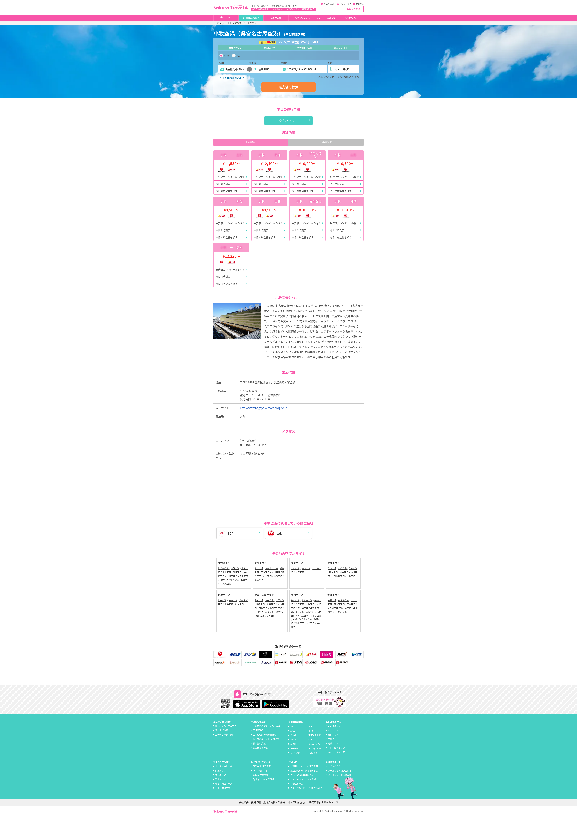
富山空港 (332, 568)
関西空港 (233, 600)
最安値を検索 (288, 86)
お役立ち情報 (296, 783)
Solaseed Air (314, 743)
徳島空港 (280, 611)
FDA (310, 726)
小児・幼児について (346, 77)
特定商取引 (315, 802)
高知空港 (271, 615)
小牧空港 (351, 575)
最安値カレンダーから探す (230, 177)
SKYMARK (295, 748)
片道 (239, 55)
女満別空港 (242, 575)
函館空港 (235, 568)
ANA (292, 730)
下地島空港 (341, 611)
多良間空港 (333, 607)
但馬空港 (228, 604)
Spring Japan (315, 748)
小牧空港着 (326, 142)
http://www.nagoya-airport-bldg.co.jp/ (264, 408)
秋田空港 (276, 572)
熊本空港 (299, 623)
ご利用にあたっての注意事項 (304, 766)
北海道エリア (334, 725)
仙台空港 (278, 575)
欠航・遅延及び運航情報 (302, 774)
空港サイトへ (286, 120)
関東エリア (333, 734)
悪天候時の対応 (260, 747)
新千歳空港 (223, 568)
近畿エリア (333, 743)
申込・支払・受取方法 (225, 725)
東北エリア (333, 730)
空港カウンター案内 (224, 734)
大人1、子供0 (342, 69)
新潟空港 (333, 572)
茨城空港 (299, 572)
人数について (324, 77)
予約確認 (355, 9)
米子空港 (269, 600)
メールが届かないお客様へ (340, 774)
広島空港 (263, 607)
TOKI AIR (312, 752)
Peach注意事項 (260, 770)
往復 (226, 55)
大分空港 (307, 619)
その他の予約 (351, 17)
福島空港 (259, 579)
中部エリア (333, 738)
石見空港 (271, 604)
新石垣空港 (345, 607)
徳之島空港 (303, 607)
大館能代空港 (271, 568)
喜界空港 (310, 611)
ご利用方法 (276, 17)
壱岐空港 (299, 604)
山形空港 (267, 575)
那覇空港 (332, 600)
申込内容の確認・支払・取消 (266, 725)
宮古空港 (351, 604)
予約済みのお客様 (301, 17)
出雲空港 (280, 600)
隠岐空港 (260, 604)
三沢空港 (265, 572)
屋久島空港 (303, 615)
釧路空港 (237, 572)
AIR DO (293, 743)
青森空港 (259, 568)
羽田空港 (295, 568)
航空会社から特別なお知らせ (304, 770)
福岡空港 (295, 600)
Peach (293, 735)
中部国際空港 (338, 575)
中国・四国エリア (336, 747)
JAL (292, 726)
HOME (227, 17)
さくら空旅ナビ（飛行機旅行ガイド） (306, 789)
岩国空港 (259, 611)
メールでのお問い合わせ (339, 770)
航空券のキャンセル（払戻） (266, 738)
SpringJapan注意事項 (263, 779)
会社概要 (244, 802)
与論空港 (314, 607)
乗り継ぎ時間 (221, 730)
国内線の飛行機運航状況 (264, 734)
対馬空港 (310, 604)
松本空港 (344, 572)
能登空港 (353, 568)
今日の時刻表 (223, 184)
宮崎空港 (297, 619)
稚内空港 (234, 579)
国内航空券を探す (251, 17)
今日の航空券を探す (226, 191)
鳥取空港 (259, 600)
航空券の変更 (259, 743)
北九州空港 (307, 600)
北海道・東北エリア (224, 766)
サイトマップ (331, 802)
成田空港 (306, 568)
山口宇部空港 (276, 607)
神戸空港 (239, 604)
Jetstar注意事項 (260, 774)
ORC (310, 739)
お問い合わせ (345, 4)
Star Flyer (295, 752)
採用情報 (256, 802)
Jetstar (293, 739)
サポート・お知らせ (326, 17)
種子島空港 (315, 615)
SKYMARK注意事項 (262, 766)
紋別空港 (231, 575)
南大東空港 (339, 604)
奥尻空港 (226, 583)
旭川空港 (226, 572)
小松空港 (342, 568)
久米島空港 (343, 600)
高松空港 (269, 611)
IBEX (310, 730)
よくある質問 (329, 4)
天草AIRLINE (314, 735)
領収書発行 (258, 730)
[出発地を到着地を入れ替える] (249, 69)
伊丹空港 (222, 600)
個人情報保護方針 (297, 802)
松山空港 (260, 615)
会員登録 (360, 4)
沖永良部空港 (297, 611)
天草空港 (310, 623)
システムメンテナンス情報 (303, 779)
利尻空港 (224, 579)
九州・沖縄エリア (336, 752)
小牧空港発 (251, 142)
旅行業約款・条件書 (274, 802)
